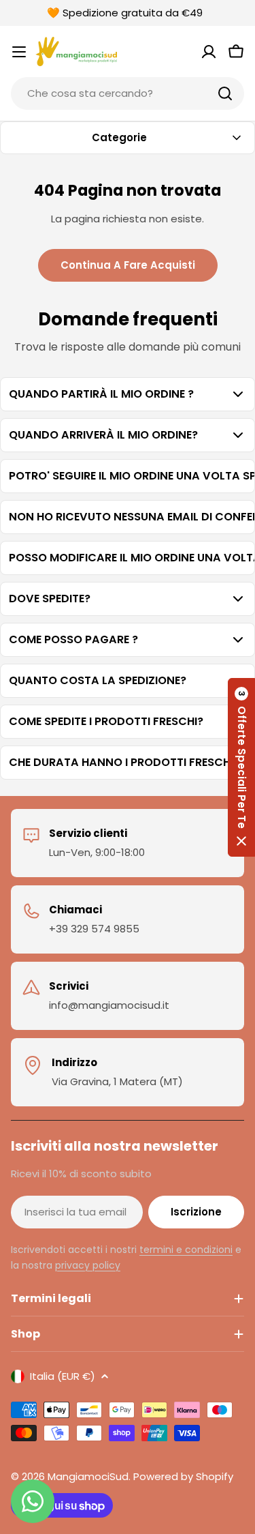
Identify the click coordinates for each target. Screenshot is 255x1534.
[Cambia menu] (19, 52)
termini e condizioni (186, 1249)
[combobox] (127, 93)
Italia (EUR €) (62, 1376)
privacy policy (87, 1265)
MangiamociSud (88, 1476)
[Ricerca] (225, 93)
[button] (241, 767)
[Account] (209, 52)
